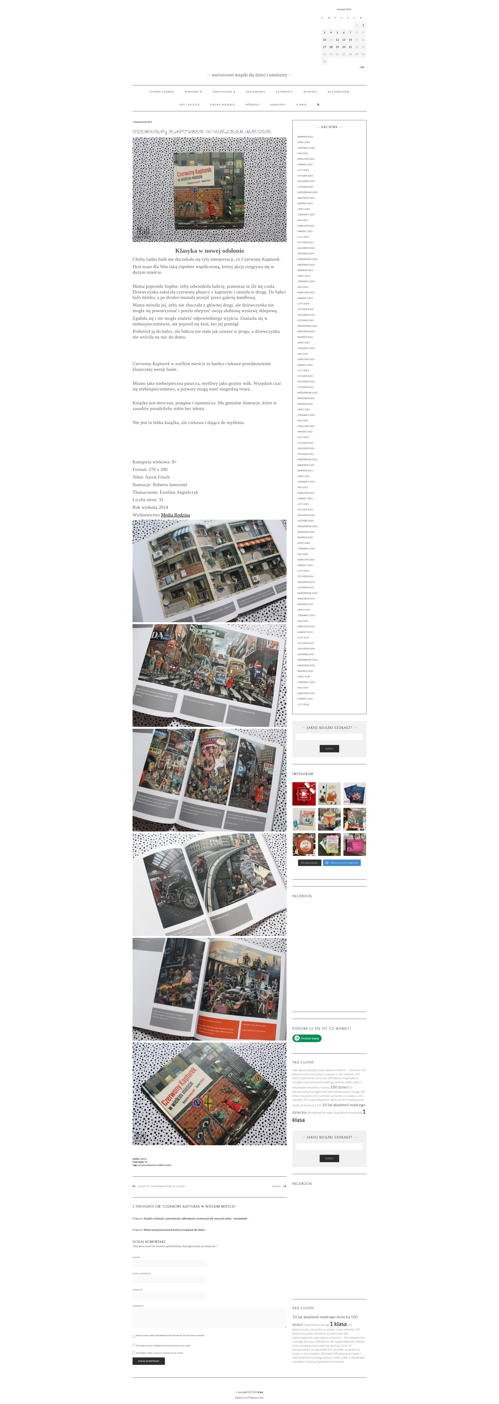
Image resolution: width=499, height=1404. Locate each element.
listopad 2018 (305, 654)
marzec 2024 (305, 298)
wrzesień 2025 (306, 197)
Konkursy (278, 104)
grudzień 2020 (306, 515)
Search (329, 748)
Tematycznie (222, 91)
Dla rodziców (338, 91)
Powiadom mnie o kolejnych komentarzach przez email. (163, 1345)
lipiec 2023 (303, 342)
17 (324, 47)
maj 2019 (302, 620)
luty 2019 (303, 637)
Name (136, 1257)
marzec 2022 (305, 431)
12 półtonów (307, 1078)
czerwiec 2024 (306, 281)
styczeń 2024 (305, 309)
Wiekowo (192, 91)
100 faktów (335, 1078)
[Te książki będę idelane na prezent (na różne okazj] (304, 794)
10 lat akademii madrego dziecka (321, 1316)
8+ (146, 1162)
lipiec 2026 (303, 142)
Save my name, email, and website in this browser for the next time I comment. (170, 1335)
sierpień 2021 (305, 470)
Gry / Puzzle (190, 104)
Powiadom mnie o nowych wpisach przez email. (159, 1352)
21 (350, 47)
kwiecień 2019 (305, 626)
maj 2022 (302, 420)
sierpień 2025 (305, 203)
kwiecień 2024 (305, 292)
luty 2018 (303, 704)
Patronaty (284, 91)
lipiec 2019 (303, 609)
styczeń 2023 (305, 376)
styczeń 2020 (305, 576)
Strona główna (162, 91)
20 (343, 47)
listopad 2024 (305, 253)
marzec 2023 (305, 364)
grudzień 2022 (306, 381)
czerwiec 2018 (306, 682)
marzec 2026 (305, 164)
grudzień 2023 (306, 314)
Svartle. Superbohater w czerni (161, 1186)
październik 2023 (307, 325)
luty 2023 (303, 370)
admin (144, 1158)
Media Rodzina (175, 514)
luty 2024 (303, 303)
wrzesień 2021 (306, 465)
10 (324, 39)
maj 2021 (302, 487)
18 (331, 47)
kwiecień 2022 (305, 426)
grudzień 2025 (306, 181)
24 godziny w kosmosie (347, 1112)
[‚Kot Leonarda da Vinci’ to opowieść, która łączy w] (329, 819)
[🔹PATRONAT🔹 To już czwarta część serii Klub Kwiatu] (329, 844)
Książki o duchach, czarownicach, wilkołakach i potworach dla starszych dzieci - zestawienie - (196, 1218)
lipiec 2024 (303, 275)
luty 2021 (303, 504)
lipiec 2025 (303, 209)
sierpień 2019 (305, 604)
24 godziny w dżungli (316, 1324)
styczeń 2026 (305, 175)
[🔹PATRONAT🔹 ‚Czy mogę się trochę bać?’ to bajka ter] (304, 819)
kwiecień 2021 (305, 492)
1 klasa (338, 1323)
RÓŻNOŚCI (253, 104)
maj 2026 (302, 153)
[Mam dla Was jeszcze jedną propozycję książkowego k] (354, 819)
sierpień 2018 (305, 671)
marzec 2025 (305, 231)
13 (343, 39)
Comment (138, 1306)
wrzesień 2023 (306, 331)
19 (337, 47)
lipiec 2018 (303, 676)
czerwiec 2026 (306, 147)
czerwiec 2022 (306, 415)
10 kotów (355, 1070)
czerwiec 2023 (306, 348)
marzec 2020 (305, 565)
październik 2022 (307, 392)
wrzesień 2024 (306, 264)
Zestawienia (255, 91)
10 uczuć (321, 1078)
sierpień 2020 (305, 537)
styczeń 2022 (305, 442)
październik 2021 (307, 459)
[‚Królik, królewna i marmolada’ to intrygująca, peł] (354, 844)
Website (138, 1289)
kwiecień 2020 (305, 559)
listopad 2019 (305, 587)
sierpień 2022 (305, 403)
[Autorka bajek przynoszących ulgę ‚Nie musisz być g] (304, 844)
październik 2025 (307, 192)
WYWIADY (310, 91)
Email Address (142, 1273)
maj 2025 (302, 220)
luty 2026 (303, 170)
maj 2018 (302, 687)
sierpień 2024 (305, 270)
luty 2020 (303, 570)
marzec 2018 (305, 698)
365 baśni (326, 1353)
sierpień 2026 (305, 136)
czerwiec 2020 (306, 548)
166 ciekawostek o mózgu (344, 1091)
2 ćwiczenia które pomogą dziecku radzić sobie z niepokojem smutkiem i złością (328, 1357)
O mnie (301, 104)
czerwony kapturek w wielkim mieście (154, 1165)
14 (350, 39)
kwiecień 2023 (305, 359)
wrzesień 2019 (306, 598)
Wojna (276, 1186)
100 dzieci (339, 1087)
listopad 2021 (305, 453)
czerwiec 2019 (306, 615)
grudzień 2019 (306, 582)
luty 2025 (303, 236)
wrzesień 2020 (306, 531)
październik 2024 (307, 259)
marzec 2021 (305, 498)
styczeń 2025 (305, 242)
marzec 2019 (305, 632)
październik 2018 (307, 659)
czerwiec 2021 (306, 481)
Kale (260, 1392)
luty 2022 (303, 437)
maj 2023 (302, 353)
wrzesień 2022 (306, 398)
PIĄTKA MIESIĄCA (222, 104)
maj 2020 (302, 554)
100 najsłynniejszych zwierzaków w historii (318, 1070)
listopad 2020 (305, 520)
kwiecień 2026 (305, 158)
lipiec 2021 (303, 476)
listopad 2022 (305, 387)
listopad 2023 (305, 320)
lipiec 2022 (303, 409)
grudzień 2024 (306, 248)
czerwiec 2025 (306, 214)
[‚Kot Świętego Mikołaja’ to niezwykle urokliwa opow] (329, 794)
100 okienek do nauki (320, 1112)
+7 (347, 1070)
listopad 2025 (305, 186)
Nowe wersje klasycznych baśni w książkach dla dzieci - (175, 1229)
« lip (362, 67)
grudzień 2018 (306, 648)
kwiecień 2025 (305, 225)
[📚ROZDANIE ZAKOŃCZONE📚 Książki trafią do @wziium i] (354, 794)
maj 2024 (302, 286)
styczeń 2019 (305, 643)
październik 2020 (307, 526)
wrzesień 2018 (306, 665)
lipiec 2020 (303, 543)
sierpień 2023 (305, 337)
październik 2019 (307, 593)
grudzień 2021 (306, 448)
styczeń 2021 (305, 509)
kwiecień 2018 (305, 693)
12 (337, 39)
